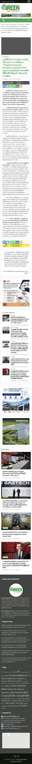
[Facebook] (4, 86)
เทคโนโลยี (19, 703)
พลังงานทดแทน (19, 686)
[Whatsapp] (10, 86)
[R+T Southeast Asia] (16, 387)
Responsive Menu (29, 1)
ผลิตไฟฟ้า (25, 683)
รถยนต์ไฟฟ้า (23, 695)
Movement (6, 57)
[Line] (14, 86)
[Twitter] (7, 86)
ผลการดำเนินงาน (11, 683)
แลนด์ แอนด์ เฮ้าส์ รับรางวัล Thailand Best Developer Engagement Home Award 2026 (20, 361)
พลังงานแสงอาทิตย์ (19, 692)
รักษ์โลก (14, 698)
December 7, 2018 (7, 79)
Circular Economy (7, 672)
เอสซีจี (8, 706)
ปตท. (5, 683)
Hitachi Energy (24, 672)
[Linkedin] (17, 86)
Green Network (17, 79)
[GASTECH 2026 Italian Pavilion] (16, 82)
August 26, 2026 (15, 325)
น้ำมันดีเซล (18, 681)
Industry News (15, 327)
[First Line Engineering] (16, 281)
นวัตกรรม (10, 681)
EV (18, 671)
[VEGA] (16, 245)
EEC (12, 672)
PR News (13, 315)
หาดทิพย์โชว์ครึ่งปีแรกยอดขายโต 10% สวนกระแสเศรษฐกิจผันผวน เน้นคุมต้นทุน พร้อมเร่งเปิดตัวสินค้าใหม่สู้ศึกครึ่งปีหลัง (20, 374)
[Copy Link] (20, 86)
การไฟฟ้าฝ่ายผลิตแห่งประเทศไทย (16, 677)
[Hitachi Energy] (16, 14)
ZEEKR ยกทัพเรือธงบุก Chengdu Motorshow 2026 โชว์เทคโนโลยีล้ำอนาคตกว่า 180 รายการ (20, 320)
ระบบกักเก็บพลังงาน (6, 698)
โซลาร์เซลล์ (15, 706)
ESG (15, 672)
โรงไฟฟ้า (23, 706)
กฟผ (6, 676)
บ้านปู (23, 681)
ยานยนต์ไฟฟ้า (8, 695)
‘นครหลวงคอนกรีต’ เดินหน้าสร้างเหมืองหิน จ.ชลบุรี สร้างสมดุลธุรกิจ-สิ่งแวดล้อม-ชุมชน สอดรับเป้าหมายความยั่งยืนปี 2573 (15, 660)
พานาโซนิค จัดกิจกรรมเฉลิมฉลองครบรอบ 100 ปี (15, 272)
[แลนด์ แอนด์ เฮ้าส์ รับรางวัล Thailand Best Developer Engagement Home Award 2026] (6, 359)
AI (1, 672)
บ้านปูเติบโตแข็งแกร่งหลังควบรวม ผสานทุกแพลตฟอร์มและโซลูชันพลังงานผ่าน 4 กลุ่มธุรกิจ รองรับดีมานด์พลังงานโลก (19, 333)
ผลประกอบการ (19, 683)
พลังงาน (8, 686)
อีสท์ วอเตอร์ (10, 703)
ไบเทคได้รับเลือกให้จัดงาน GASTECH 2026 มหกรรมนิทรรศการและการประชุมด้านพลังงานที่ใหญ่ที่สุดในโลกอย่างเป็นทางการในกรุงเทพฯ (19, 347)
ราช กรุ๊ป (18, 699)
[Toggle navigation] (3, 20)
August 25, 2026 (15, 366)
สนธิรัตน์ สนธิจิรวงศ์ (18, 701)
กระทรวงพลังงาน (18, 675)
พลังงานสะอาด (9, 689)
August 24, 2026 (15, 380)
